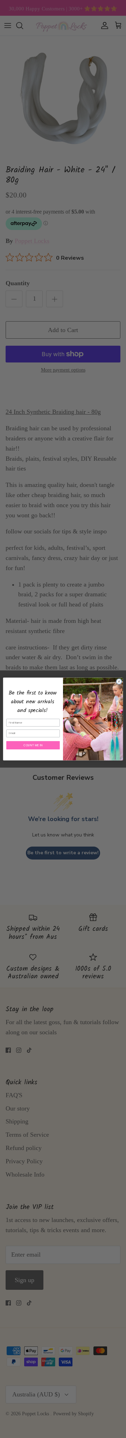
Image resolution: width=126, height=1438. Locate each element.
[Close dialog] (118, 681)
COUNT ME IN (32, 745)
